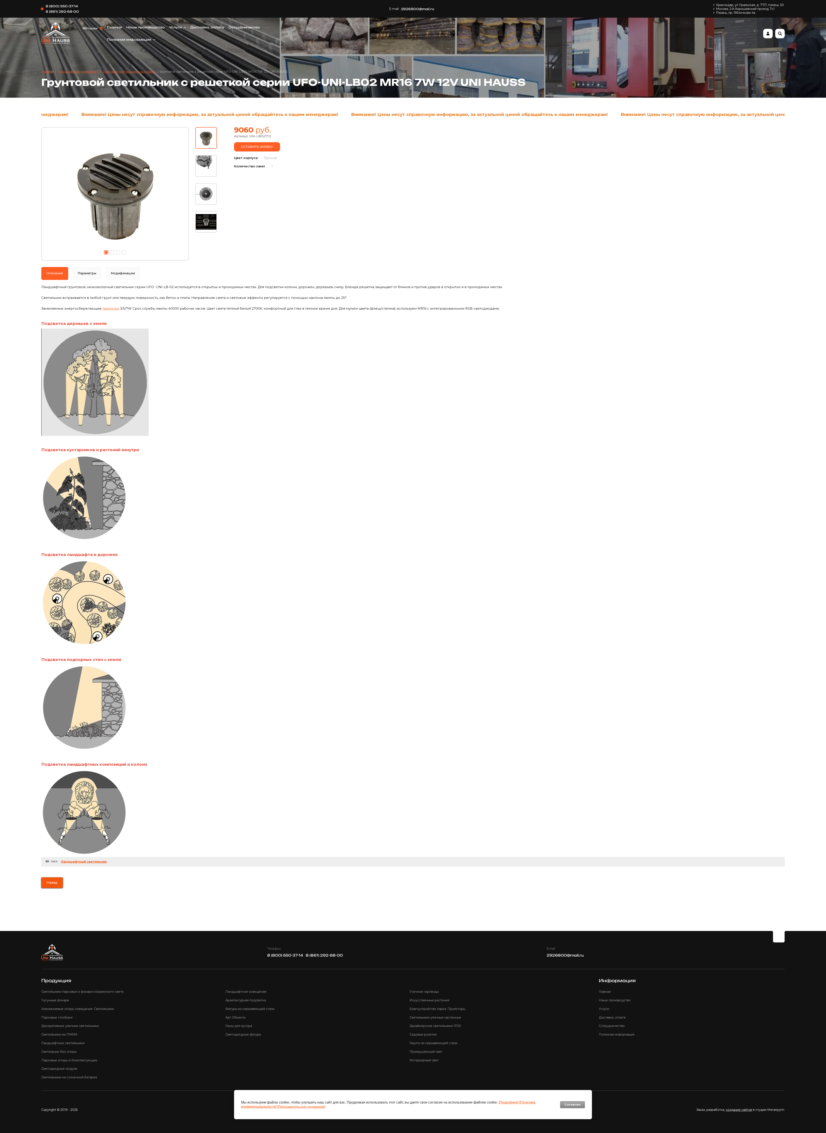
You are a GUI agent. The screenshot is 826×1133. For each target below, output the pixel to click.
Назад (52, 882)
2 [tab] (112, 252)
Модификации (123, 273)
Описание (54, 273)
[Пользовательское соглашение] (301, 1106)
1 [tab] (106, 252)
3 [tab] (118, 252)
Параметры (87, 273)
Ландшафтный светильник (84, 862)
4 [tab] (124, 252)
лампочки (110, 308)
